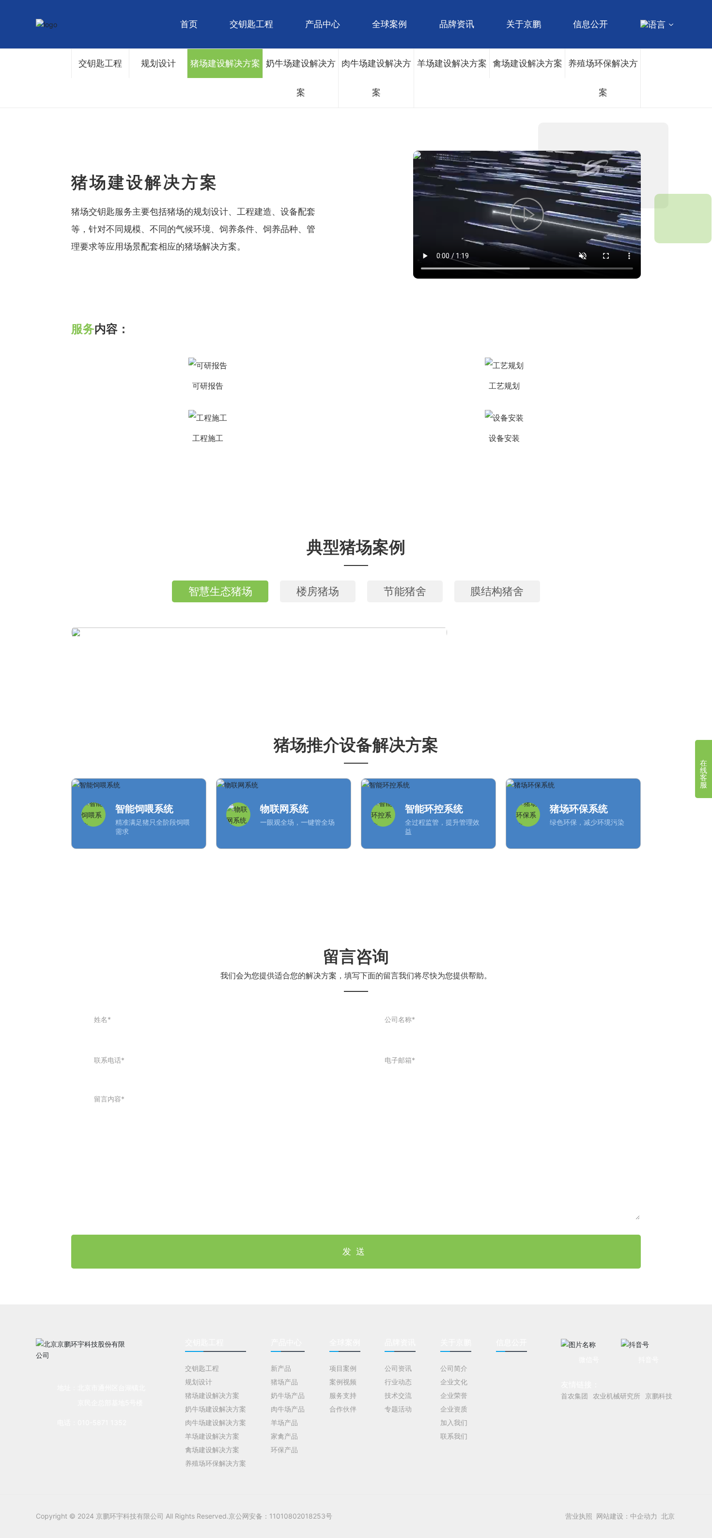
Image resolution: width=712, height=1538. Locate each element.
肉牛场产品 (288, 1409)
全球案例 (389, 24)
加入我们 (453, 1422)
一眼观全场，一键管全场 (297, 822)
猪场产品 (284, 1382)
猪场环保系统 (579, 809)
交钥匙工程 (251, 24)
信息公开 (590, 24)
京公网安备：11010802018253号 (280, 1516)
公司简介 (453, 1368)
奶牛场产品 (288, 1395)
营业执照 (578, 1516)
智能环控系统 (434, 809)
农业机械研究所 (616, 1396)
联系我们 (453, 1436)
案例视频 (342, 1382)
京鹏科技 (658, 1396)
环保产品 (284, 1449)
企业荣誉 (453, 1395)
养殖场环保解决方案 (603, 77)
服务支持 (342, 1395)
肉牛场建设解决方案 (376, 77)
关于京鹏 (523, 24)
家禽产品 (284, 1436)
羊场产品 (284, 1422)
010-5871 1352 (101, 1422)
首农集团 (574, 1396)
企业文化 (453, 1382)
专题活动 (398, 1409)
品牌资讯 (456, 24)
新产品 (281, 1368)
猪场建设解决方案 (225, 63)
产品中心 (322, 24)
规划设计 (158, 63)
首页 (189, 24)
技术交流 (398, 1395)
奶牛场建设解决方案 (301, 77)
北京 (668, 1516)
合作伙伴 (342, 1409)
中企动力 (643, 1516)
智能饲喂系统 (144, 809)
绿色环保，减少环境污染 (587, 822)
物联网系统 (284, 809)
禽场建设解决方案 (527, 63)
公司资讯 (398, 1368)
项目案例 (342, 1368)
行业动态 (398, 1382)
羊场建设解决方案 (452, 63)
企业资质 (453, 1409)
